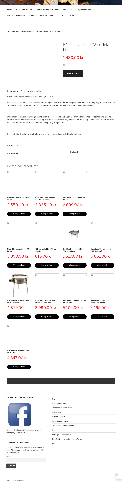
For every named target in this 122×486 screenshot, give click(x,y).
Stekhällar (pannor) (27, 31)
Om (62, 15)
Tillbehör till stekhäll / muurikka (43, 15)
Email (8, 457)
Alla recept (67, 10)
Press (54, 430)
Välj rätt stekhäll (84, 10)
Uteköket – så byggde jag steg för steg (68, 439)
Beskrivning (12, 91)
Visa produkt (73, 73)
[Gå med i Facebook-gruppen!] (19, 427)
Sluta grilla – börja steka (61, 435)
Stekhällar (15, 31)
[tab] (12, 91)
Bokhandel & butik (24, 10)
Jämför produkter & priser (47, 10)
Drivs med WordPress (15, 480)
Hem (8, 31)
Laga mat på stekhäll (16, 15)
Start (9, 10)
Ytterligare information (31, 91)
